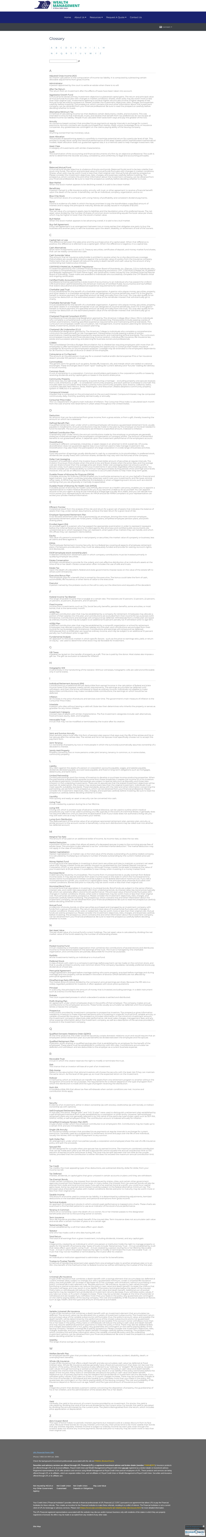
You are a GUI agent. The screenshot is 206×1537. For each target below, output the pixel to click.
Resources (95, 17)
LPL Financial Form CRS (43, 1452)
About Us (79, 17)
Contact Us (136, 17)
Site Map (37, 1526)
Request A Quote (115, 17)
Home (67, 17)
